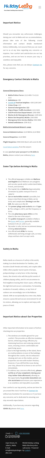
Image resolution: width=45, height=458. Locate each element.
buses (13, 221)
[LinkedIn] (15, 436)
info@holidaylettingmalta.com (14, 451)
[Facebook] (9, 436)
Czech (8, 433)
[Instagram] (12, 436)
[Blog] (6, 436)
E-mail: (8, 448)
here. (22, 408)
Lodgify (27, 450)
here (33, 155)
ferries (21, 221)
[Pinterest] (18, 436)
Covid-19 (12, 102)
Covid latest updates (11, 147)
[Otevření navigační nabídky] (39, 7)
